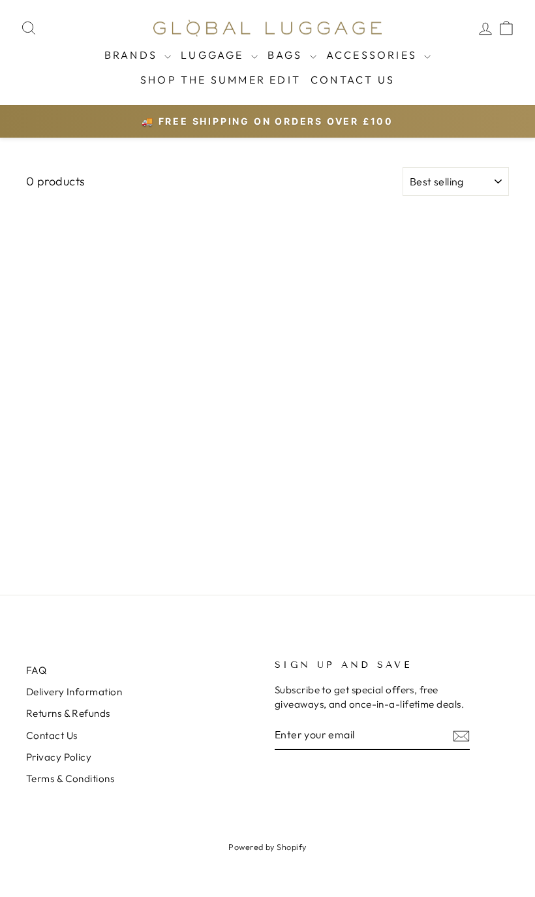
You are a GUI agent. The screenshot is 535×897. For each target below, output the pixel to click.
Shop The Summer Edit (220, 79)
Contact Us (353, 79)
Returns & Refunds (68, 713)
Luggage (214, 54)
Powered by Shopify (267, 847)
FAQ (36, 670)
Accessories (373, 54)
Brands (132, 54)
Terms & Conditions (70, 778)
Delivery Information (74, 691)
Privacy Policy (58, 757)
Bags (287, 54)
